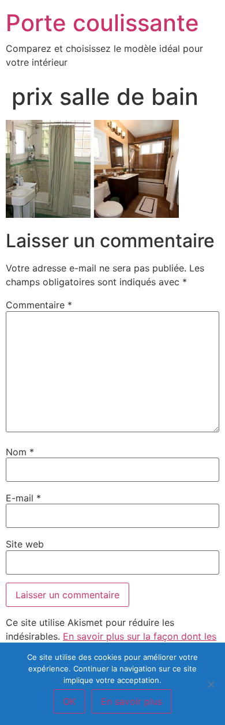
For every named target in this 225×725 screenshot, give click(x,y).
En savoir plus (131, 701)
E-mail (23, 498)
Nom (20, 451)
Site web (25, 544)
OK (69, 701)
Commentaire (39, 304)
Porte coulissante (102, 23)
